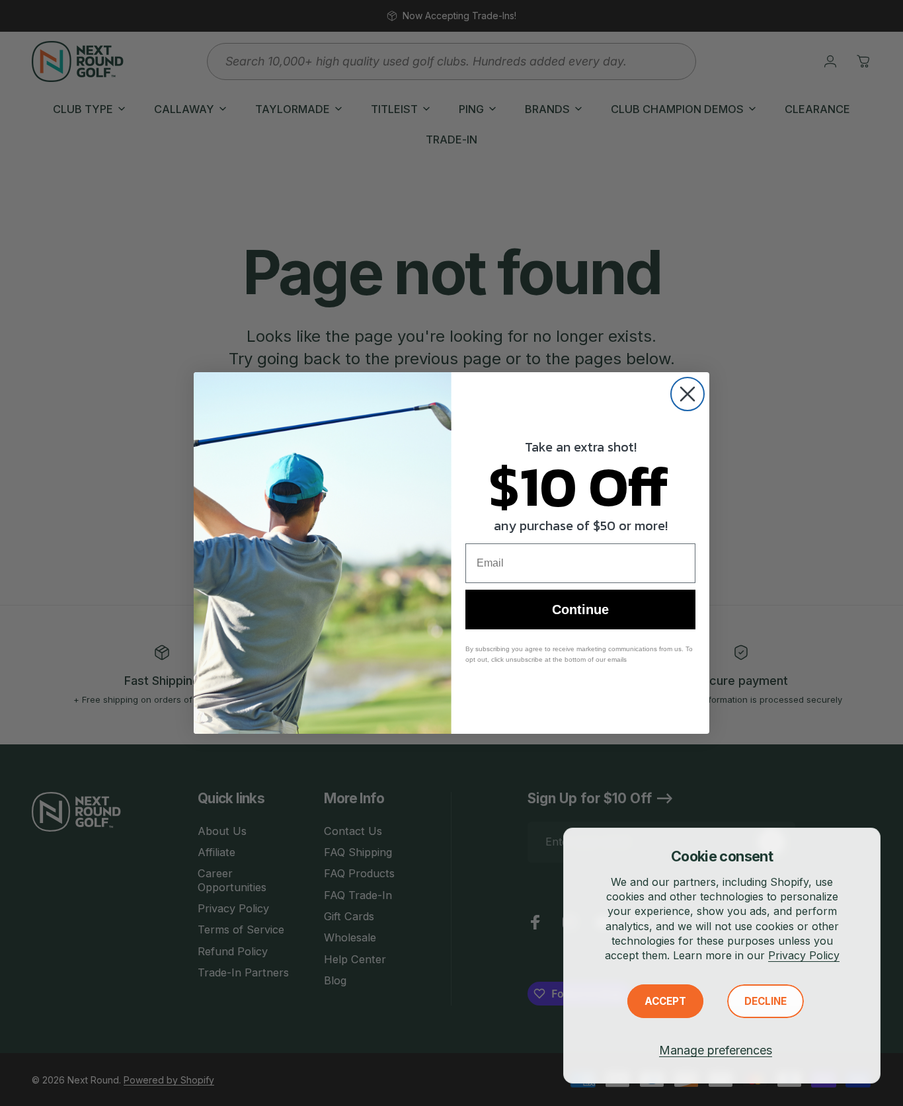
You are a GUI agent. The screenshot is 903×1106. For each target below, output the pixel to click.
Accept (665, 1001)
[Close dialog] (687, 394)
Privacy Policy (804, 955)
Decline (765, 1001)
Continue (580, 609)
